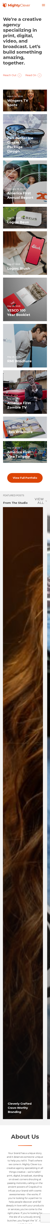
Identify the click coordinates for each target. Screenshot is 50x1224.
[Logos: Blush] (25, 253)
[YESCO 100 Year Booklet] (25, 299)
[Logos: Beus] (25, 218)
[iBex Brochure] (25, 427)
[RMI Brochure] (25, 345)
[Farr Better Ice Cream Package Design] (25, 136)
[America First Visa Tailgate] (25, 452)
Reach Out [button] (9, 75)
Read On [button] (30, 75)
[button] (43, 5)
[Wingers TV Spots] (25, 100)
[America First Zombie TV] (25, 392)
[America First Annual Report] (25, 182)
